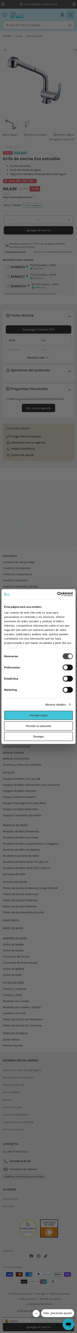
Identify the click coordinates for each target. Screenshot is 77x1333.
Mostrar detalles (55, 704)
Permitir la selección (38, 725)
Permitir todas (38, 715)
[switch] (68, 667)
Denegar (38, 736)
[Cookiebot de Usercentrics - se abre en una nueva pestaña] (57, 594)
